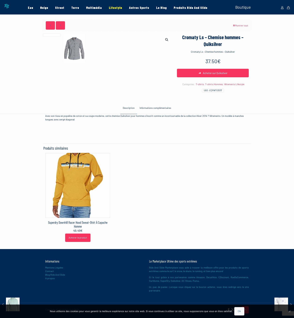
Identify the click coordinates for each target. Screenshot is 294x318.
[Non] (289, 311)
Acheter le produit (78, 237)
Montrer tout (241, 25)
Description (129, 107)
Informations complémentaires (155, 107)
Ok (239, 311)
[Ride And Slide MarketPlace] (11, 7)
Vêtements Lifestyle (234, 84)
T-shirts (200, 84)
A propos (50, 278)
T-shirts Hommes (214, 84)
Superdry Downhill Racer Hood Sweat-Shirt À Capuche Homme (78, 224)
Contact (49, 271)
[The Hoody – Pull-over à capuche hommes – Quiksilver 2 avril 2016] (10, 304)
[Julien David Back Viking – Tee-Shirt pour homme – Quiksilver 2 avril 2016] (284, 304)
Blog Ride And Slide (55, 274)
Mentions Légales (54, 267)
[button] (167, 39)
